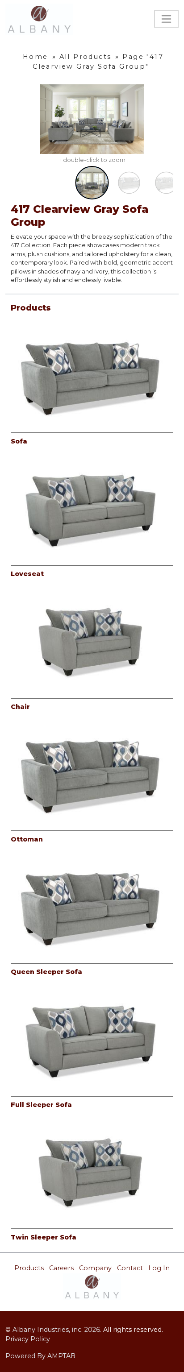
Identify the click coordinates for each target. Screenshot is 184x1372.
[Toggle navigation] (166, 19)
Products (29, 1268)
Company (95, 1268)
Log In (159, 1268)
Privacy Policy (27, 1339)
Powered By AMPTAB (40, 1356)
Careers (61, 1268)
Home (35, 57)
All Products (85, 57)
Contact (130, 1268)
